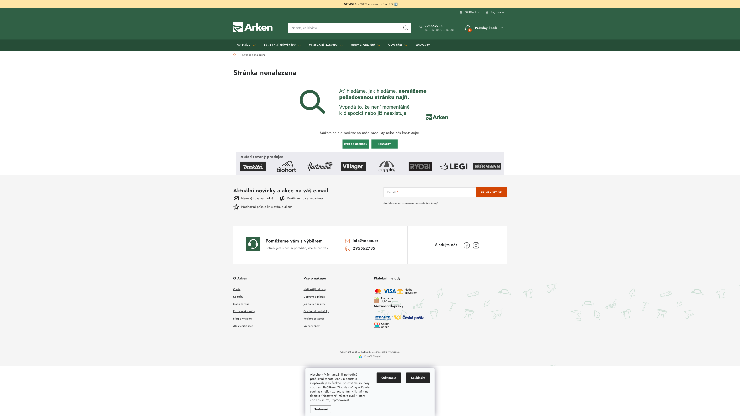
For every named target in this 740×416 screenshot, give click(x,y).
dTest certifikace (243, 326)
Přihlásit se (491, 192)
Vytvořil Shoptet (372, 356)
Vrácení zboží (312, 326)
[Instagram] (476, 245)
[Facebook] (467, 245)
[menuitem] (246, 45)
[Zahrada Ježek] (355, 143)
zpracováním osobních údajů (419, 203)
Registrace (497, 12)
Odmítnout (388, 378)
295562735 (433, 26)
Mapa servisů (241, 304)
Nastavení (321, 409)
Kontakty (238, 297)
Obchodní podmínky (316, 311)
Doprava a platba (314, 297)
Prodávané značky (244, 311)
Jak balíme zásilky (314, 304)
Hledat (405, 28)
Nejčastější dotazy (315, 289)
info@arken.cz (365, 240)
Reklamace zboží (314, 318)
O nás (236, 289)
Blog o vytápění (242, 318)
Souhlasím (418, 378)
